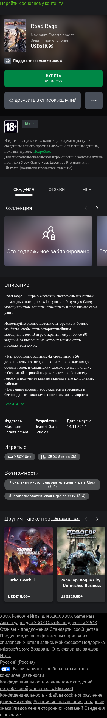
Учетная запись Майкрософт (52, 642)
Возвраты (40, 649)
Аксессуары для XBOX (23, 622)
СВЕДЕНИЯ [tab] (23, 189)
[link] (28, 564)
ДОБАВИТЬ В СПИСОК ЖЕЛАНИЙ (46, 100)
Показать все (66, 518)
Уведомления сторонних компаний (47, 708)
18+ (27, 124)
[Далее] (97, 208)
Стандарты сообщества (74, 629)
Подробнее (42, 151)
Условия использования (58, 701)
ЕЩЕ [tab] (86, 189)
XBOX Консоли (14, 616)
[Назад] (86, 208)
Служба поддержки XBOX (71, 622)
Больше (11, 403)
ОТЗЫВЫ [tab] (57, 189)
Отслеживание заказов (75, 649)
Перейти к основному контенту (31, 3)
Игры (5, 655)
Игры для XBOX (46, 616)
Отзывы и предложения (24, 629)
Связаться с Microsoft (51, 688)
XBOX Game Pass (78, 616)
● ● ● (94, 100)
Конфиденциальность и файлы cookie (38, 695)
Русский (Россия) (17, 662)
